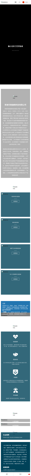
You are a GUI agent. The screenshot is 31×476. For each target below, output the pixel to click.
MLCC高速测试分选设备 (15, 274)
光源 (3, 303)
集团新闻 (15, 425)
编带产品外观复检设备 (15, 248)
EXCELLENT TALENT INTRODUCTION (12, 437)
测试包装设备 (15, 222)
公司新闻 (15, 421)
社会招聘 (6, 435)
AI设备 (4, 312)
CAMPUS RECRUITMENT (9, 469)
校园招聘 (6, 467)
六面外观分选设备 (15, 196)
